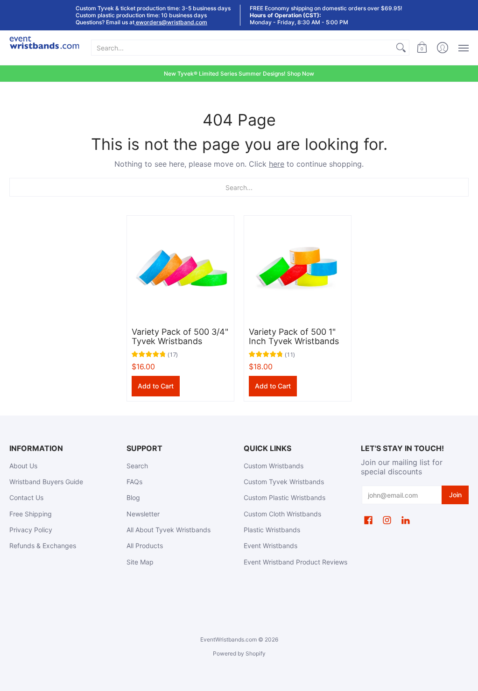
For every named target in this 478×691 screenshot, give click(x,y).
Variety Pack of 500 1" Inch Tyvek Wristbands (294, 336)
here (276, 164)
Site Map (140, 562)
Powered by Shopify (239, 653)
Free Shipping (30, 514)
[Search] (401, 47)
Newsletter (143, 514)
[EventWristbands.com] (44, 48)
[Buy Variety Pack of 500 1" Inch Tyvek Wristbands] (297, 269)
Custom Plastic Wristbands (284, 497)
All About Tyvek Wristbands (169, 530)
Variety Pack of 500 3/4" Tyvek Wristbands (180, 336)
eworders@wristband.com (170, 22)
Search (137, 466)
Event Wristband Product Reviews (295, 562)
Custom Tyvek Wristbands (284, 482)
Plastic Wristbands (272, 530)
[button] (422, 48)
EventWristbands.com (228, 639)
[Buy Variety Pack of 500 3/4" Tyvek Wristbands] (180, 269)
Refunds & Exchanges (42, 546)
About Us (23, 466)
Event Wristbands (270, 546)
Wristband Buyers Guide (46, 482)
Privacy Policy (30, 530)
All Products (145, 546)
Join (455, 495)
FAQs (134, 482)
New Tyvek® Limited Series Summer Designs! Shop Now (239, 73)
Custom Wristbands (273, 466)
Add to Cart (156, 386)
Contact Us (26, 497)
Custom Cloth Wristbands (282, 514)
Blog (133, 497)
